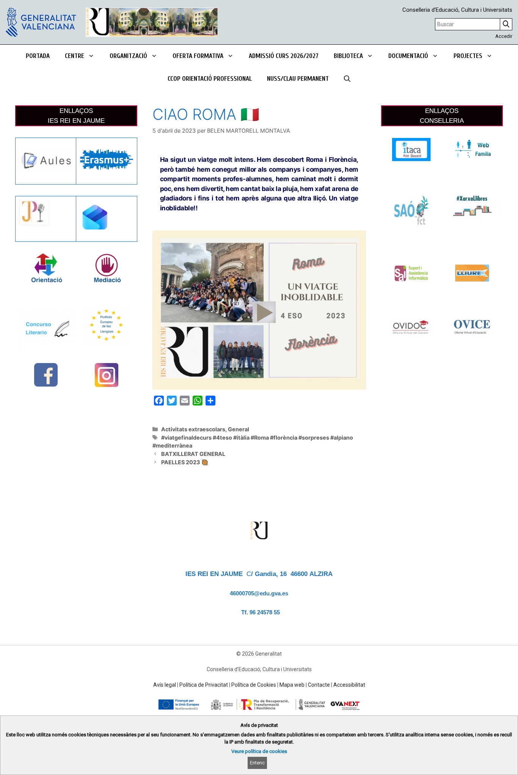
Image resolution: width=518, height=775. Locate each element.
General (238, 429)
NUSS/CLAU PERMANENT (298, 78)
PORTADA (38, 55)
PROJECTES (468, 55)
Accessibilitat (349, 685)
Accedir (503, 36)
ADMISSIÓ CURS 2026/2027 (284, 55)
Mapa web (292, 685)
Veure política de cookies (259, 751)
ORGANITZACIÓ (128, 55)
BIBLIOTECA (348, 55)
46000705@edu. (250, 593)
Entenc (257, 763)
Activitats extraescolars (193, 429)
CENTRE (74, 55)
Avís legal (164, 685)
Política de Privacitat (203, 685)
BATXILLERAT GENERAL (193, 454)
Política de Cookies (253, 685)
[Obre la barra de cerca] (347, 78)
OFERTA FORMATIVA (198, 55)
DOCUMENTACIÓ (408, 55)
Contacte (319, 685)
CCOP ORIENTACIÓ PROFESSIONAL (210, 78)
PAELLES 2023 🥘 (184, 462)
